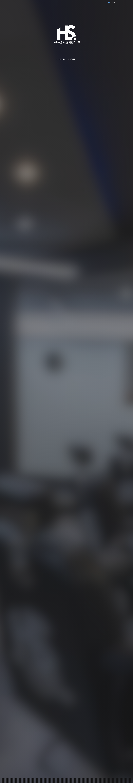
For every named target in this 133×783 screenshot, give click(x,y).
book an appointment (66, 59)
